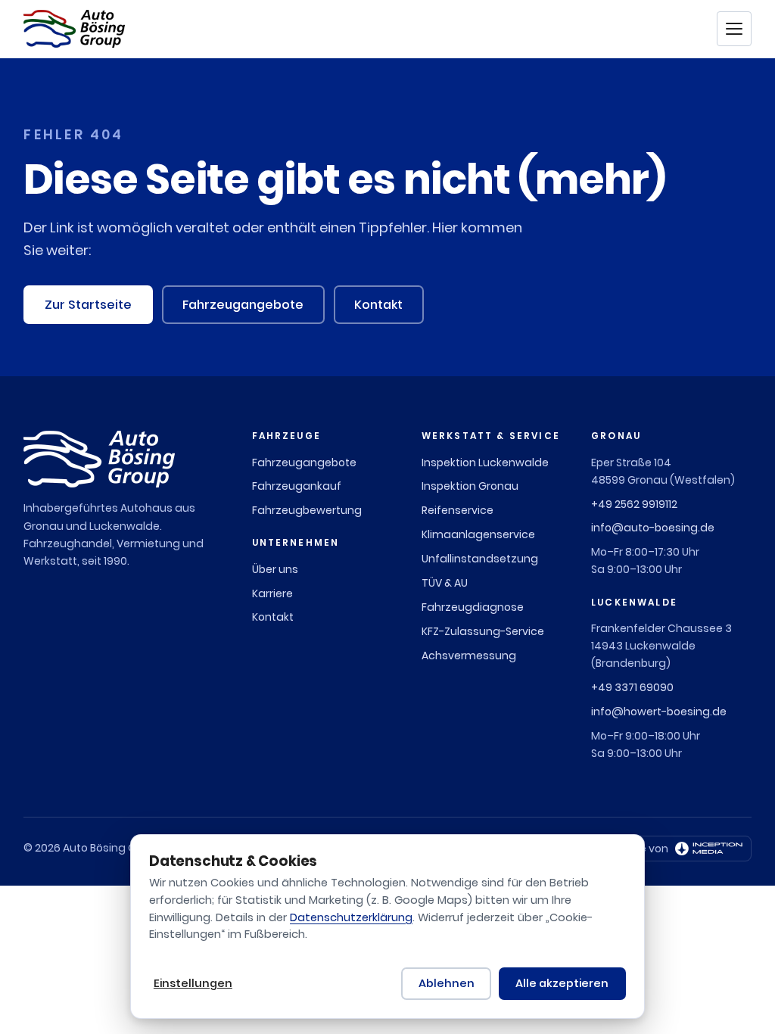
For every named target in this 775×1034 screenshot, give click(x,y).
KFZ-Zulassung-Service (483, 631)
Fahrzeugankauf (296, 486)
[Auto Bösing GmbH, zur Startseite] (73, 29)
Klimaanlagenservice (478, 534)
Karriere (272, 593)
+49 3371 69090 (632, 687)
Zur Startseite (88, 304)
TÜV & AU (445, 582)
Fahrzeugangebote (242, 304)
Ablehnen (447, 983)
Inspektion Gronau (470, 486)
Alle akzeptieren (561, 983)
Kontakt (378, 304)
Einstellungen (193, 983)
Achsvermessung (469, 655)
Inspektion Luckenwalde (485, 462)
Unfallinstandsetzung (480, 558)
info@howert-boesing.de (659, 711)
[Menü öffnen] (734, 28)
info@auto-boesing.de (652, 527)
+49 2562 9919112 (634, 504)
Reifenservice (457, 510)
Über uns (275, 569)
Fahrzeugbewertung (307, 510)
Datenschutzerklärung (351, 917)
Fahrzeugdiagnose (473, 607)
